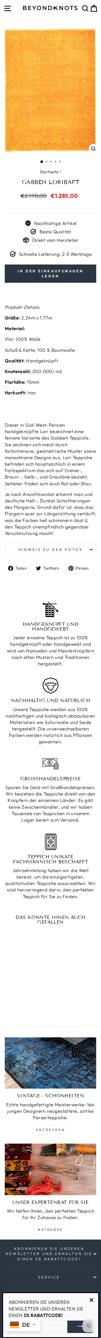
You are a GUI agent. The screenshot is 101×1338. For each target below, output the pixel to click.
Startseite (49, 171)
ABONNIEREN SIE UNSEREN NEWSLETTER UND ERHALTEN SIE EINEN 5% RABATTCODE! (49, 1253)
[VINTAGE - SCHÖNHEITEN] (50, 1063)
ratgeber (50, 1229)
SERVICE (49, 1277)
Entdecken (50, 1130)
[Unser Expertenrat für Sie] (50, 1169)
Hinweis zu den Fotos (50, 549)
